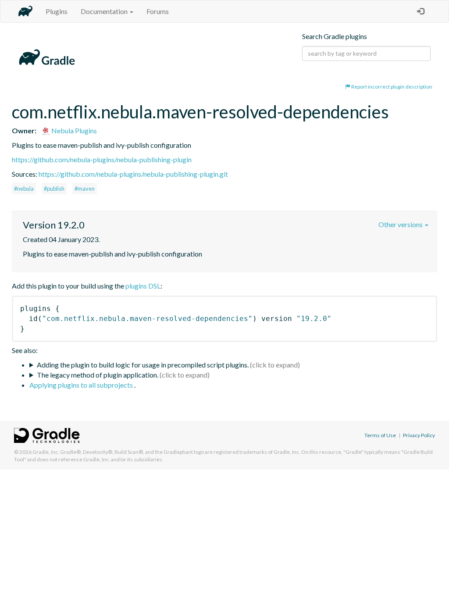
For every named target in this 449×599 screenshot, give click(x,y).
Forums (157, 11)
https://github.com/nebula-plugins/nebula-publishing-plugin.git (133, 174)
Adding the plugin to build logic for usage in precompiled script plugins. (143, 364)
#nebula (24, 188)
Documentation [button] (105, 11)
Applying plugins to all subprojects (81, 385)
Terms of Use (380, 435)
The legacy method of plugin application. (97, 375)
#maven (85, 188)
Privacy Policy (419, 435)
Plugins (57, 11)
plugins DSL (142, 286)
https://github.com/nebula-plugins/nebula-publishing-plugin (102, 159)
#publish (54, 188)
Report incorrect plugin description (391, 86)
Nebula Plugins (73, 130)
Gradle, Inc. (45, 452)
